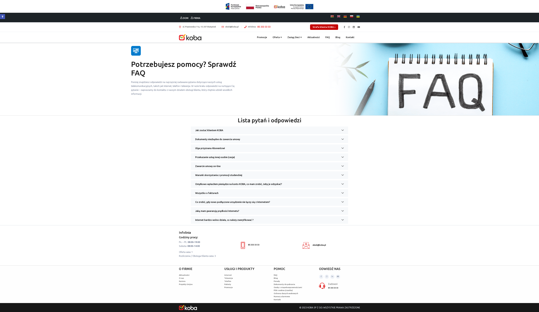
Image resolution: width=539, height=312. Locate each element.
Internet (228, 275)
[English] (339, 16)
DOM (185, 18)
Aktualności (313, 37)
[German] (345, 16)
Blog (337, 37)
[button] (2, 16)
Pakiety (227, 284)
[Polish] (352, 16)
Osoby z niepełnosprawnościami (288, 287)
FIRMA (196, 18)
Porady (277, 281)
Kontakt (350, 37)
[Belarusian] (332, 16)
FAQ (327, 37)
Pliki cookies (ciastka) (283, 290)
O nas (181, 278)
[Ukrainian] (358, 16)
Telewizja (228, 278)
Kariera (182, 281)
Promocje (262, 37)
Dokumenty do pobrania (284, 284)
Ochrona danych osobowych (286, 293)
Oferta (276, 37)
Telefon (227, 281)
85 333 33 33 (263, 26)
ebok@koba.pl (319, 245)
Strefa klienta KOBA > (324, 27)
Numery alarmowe (282, 296)
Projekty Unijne (186, 284)
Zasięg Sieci (293, 37)
